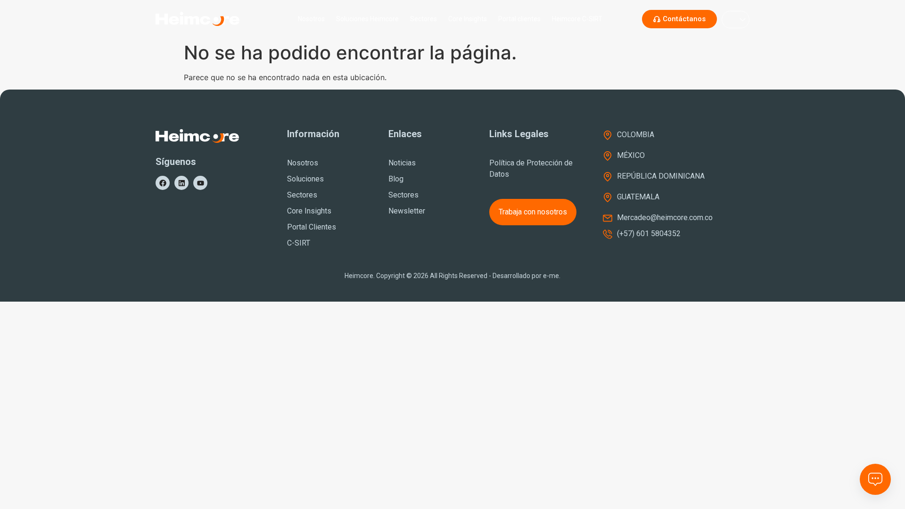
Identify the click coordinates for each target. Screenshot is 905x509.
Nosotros (311, 19)
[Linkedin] (181, 183)
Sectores (423, 19)
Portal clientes (519, 19)
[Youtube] (200, 183)
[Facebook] (163, 183)
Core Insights (467, 19)
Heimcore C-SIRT (577, 19)
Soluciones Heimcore (367, 19)
